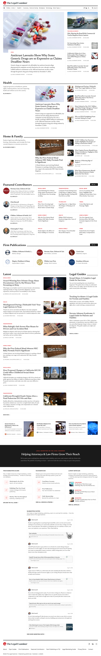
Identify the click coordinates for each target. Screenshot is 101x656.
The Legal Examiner (12, 654)
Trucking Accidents (72, 31)
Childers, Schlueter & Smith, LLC (45, 173)
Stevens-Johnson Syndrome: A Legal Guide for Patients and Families (82, 315)
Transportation (63, 188)
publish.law (28, 654)
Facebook (35, 654)
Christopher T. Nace (16, 229)
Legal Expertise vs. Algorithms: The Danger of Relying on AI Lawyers (67, 206)
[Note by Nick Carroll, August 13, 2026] (50, 575)
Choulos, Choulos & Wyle (83, 145)
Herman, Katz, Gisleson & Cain (20, 189)
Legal (12, 52)
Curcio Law (79, 156)
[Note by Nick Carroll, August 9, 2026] (50, 621)
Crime (81, 228)
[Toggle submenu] (15, 8)
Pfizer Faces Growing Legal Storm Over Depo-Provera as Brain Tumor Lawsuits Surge (46, 206)
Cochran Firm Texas (81, 90)
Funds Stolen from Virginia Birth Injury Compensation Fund (87, 232)
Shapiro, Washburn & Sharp (83, 164)
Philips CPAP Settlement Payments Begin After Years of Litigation (67, 219)
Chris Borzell (14, 202)
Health (40, 202)
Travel (81, 202)
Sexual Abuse (42, 188)
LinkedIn (41, 654)
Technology (62, 202)
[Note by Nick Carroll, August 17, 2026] (50, 529)
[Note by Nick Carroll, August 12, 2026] (50, 599)
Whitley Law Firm (9, 337)
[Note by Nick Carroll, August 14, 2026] (50, 552)
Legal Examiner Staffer (18, 74)
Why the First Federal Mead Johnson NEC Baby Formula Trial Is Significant (46, 219)
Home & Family (42, 215)
